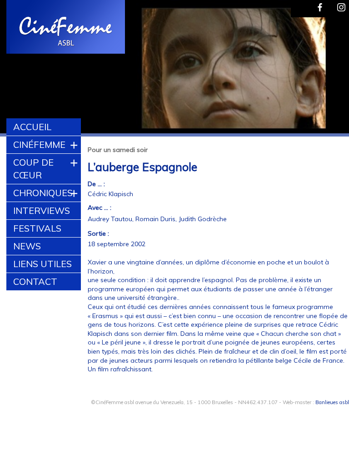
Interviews (41, 210)
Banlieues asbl (332, 402)
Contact (35, 281)
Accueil (32, 126)
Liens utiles (42, 263)
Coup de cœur (33, 169)
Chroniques (43, 192)
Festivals (37, 228)
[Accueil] (66, 28)
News (27, 246)
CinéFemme (39, 144)
